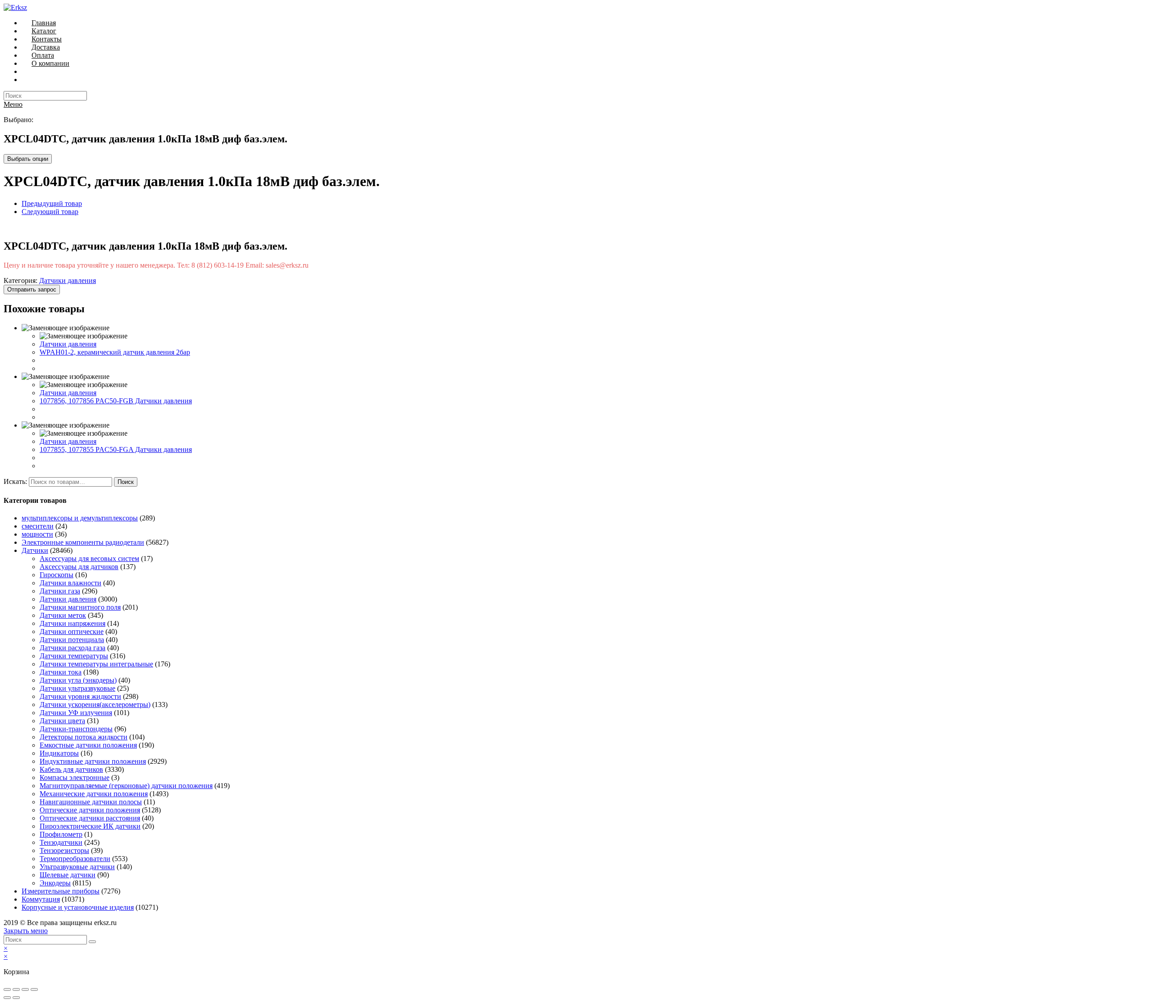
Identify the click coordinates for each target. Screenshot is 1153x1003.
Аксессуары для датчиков (79, 566)
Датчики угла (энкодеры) (78, 680)
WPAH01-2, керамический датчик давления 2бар (115, 352)
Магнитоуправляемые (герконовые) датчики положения (126, 785)
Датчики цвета (62, 721)
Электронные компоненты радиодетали (83, 542)
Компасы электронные (74, 777)
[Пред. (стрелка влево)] (7, 997)
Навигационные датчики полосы (91, 802)
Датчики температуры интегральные (96, 664)
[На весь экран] (25, 989)
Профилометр (61, 834)
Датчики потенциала (72, 639)
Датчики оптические (72, 631)
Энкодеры (55, 883)
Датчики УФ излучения (76, 712)
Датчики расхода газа (72, 648)
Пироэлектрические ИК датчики (90, 826)
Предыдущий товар (52, 203)
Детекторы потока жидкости (83, 737)
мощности (37, 534)
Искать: (15, 481)
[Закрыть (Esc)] (7, 989)
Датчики (35, 550)
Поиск (126, 482)
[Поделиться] (16, 989)
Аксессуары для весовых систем (89, 558)
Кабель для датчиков (71, 769)
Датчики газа (60, 591)
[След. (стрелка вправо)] (16, 997)
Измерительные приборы (61, 891)
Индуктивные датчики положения (93, 761)
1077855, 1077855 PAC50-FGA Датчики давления (116, 449)
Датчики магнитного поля (80, 607)
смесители (38, 526)
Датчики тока (61, 672)
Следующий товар (50, 211)
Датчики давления (67, 280)
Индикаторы (59, 753)
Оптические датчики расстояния (90, 818)
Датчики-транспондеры (76, 729)
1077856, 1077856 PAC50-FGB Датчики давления (116, 401)
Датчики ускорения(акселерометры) (95, 704)
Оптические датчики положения (90, 810)
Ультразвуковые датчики (77, 867)
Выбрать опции (27, 158)
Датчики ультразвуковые (77, 688)
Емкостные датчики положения (88, 745)
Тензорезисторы (64, 850)
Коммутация (41, 899)
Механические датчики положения (94, 794)
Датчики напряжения (72, 623)
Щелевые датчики (67, 875)
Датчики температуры (74, 656)
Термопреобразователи (75, 858)
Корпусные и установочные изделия (78, 907)
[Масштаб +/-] (34, 989)
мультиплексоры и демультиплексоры (80, 518)
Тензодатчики (61, 842)
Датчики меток (63, 615)
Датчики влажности (70, 583)
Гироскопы (56, 575)
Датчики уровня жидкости (80, 696)
